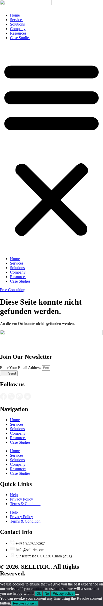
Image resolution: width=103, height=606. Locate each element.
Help (14, 495)
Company (18, 29)
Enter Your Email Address (21, 368)
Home (15, 15)
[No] (77, 594)
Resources (18, 33)
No (47, 593)
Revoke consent (24, 603)
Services (16, 20)
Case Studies (20, 38)
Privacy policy (63, 593)
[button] (51, 148)
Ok (38, 593)
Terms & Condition (25, 504)
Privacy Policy (21, 499)
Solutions (17, 24)
